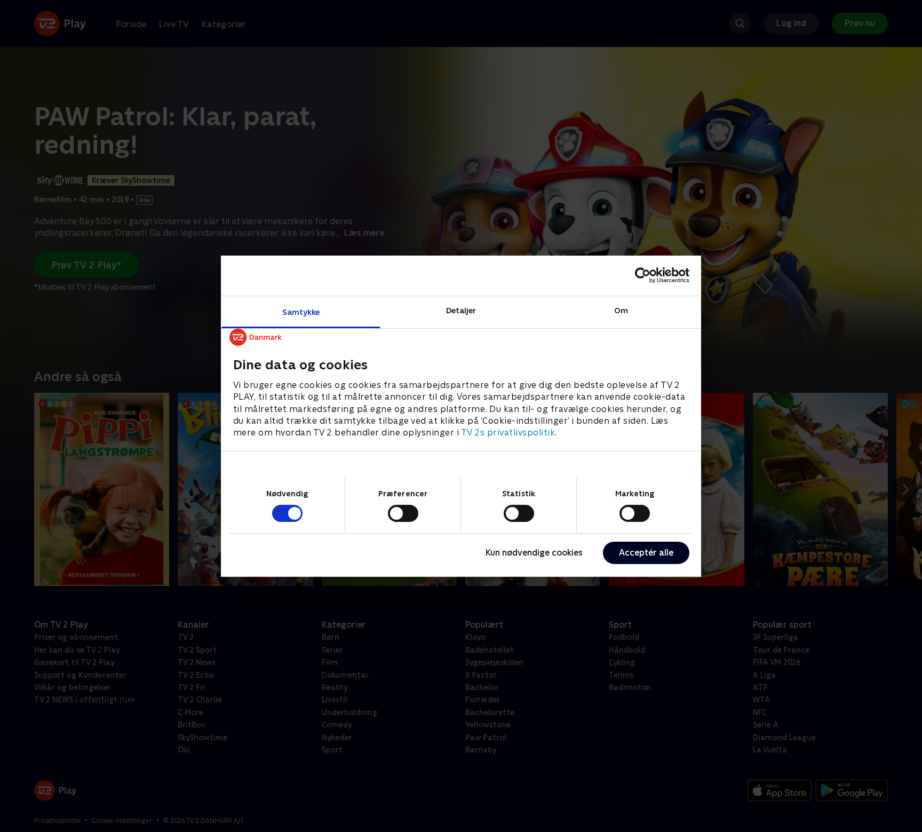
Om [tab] (621, 309)
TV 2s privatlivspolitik (508, 432)
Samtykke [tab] (301, 311)
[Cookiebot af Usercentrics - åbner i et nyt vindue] (642, 275)
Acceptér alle (646, 553)
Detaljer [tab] (461, 309)
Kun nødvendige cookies (534, 553)
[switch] (403, 513)
